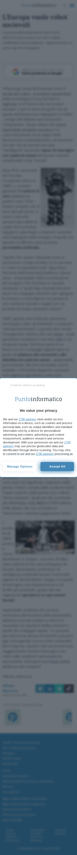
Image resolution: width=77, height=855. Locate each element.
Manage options (20, 466)
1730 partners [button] (27, 419)
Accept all (57, 466)
